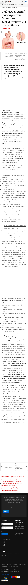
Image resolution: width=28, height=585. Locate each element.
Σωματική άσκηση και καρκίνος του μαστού (11, 487)
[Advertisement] (14, 95)
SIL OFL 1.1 (18, 571)
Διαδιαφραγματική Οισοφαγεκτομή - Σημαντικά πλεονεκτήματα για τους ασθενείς (13, 18)
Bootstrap (3, 568)
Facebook (3, 553)
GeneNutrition (4, 566)
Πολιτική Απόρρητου (19, 528)
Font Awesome (4, 571)
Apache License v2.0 (12, 569)
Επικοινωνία (18, 531)
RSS (10, 555)
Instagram (3, 555)
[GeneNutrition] (8, 2)
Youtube (17, 553)
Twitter (10, 553)
